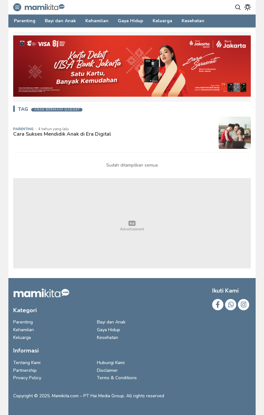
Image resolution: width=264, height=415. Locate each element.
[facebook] (217, 304)
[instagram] (243, 304)
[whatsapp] (230, 304)
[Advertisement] (132, 223)
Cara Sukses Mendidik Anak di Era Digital (62, 134)
